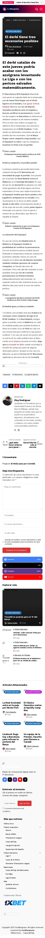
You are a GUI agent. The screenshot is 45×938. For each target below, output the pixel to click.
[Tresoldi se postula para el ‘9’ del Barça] (22, 607)
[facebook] (4, 779)
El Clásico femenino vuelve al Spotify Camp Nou (33, 706)
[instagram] (15, 779)
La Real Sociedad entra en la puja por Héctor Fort (11, 705)
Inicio (8, 20)
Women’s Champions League (18, 863)
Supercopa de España (15, 849)
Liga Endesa (11, 878)
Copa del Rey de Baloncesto (17, 870)
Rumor (8, 830)
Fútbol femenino (11, 853)
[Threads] (25, 779)
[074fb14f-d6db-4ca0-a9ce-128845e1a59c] (22, 366)
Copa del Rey (11, 842)
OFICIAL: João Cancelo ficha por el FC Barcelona (27, 634)
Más (5, 881)
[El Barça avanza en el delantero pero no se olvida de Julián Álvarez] (6, 658)
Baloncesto (8, 867)
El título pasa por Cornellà (23, 464)
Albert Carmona (33, 746)
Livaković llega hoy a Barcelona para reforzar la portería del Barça (10, 739)
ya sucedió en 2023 (15, 344)
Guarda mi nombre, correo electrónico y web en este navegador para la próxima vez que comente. (23, 542)
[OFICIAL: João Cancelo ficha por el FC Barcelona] (6, 633)
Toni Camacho (11, 712)
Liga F (8, 856)
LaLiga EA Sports (13, 845)
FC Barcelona (17, 374)
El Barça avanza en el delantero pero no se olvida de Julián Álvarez (26, 659)
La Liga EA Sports (31, 374)
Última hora (9, 824)
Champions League (14, 838)
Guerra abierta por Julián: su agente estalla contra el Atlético (27, 647)
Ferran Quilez (12, 623)
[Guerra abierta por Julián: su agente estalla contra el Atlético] (6, 645)
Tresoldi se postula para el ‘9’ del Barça (20, 618)
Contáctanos (11, 888)
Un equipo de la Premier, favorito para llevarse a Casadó (33, 738)
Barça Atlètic (11, 834)
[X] (10, 779)
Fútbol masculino (19, 20)
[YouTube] (20, 779)
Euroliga (9, 874)
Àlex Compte (32, 715)
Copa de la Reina (13, 860)
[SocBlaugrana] (10, 9)
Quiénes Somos (12, 884)
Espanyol (6, 374)
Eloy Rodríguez (15, 47)
